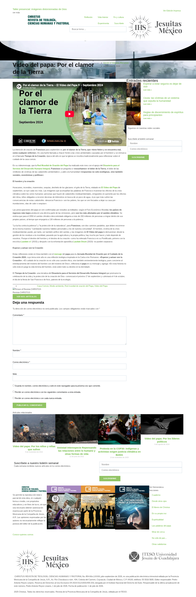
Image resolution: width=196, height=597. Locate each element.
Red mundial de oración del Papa (79, 286)
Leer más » (147, 90)
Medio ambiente (57, 286)
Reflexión (88, 17)
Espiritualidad (157, 519)
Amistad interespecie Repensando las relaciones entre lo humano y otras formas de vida (76, 450)
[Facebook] (131, 133)
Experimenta (103, 23)
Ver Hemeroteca (156, 487)
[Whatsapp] (95, 552)
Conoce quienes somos (23, 534)
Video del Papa (100, 286)
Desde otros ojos (159, 501)
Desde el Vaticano (111, 63)
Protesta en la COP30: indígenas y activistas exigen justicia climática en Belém (119, 451)
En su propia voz (159, 513)
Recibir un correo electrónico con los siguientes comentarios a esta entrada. (48, 392)
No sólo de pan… (159, 538)
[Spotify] (152, 133)
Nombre (17, 350)
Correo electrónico (21, 362)
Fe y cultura (118, 17)
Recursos (124, 63)
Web (15, 374)
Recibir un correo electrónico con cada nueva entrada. (38, 398)
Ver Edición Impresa (172, 10)
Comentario (18, 315)
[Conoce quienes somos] (16, 528)
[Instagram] (142, 133)
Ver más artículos (27, 297)
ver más (16, 12)
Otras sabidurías (159, 544)
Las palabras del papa (161, 526)
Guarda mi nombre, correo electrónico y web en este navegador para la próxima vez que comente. (58, 386)
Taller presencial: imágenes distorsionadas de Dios (40, 9)
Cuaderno (156, 495)
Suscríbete (119, 23)
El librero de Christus (161, 507)
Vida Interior (103, 17)
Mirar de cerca (158, 532)
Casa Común (43, 286)
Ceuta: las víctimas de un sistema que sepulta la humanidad (161, 99)
